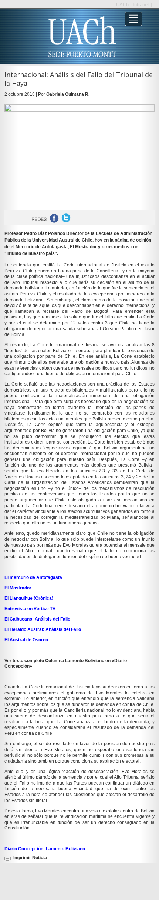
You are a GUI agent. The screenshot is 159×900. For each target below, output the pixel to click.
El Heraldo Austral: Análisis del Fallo (42, 629)
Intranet (141, 4)
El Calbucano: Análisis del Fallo (37, 619)
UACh (123, 4)
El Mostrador (17, 587)
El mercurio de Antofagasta (33, 577)
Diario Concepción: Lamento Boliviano (44, 848)
